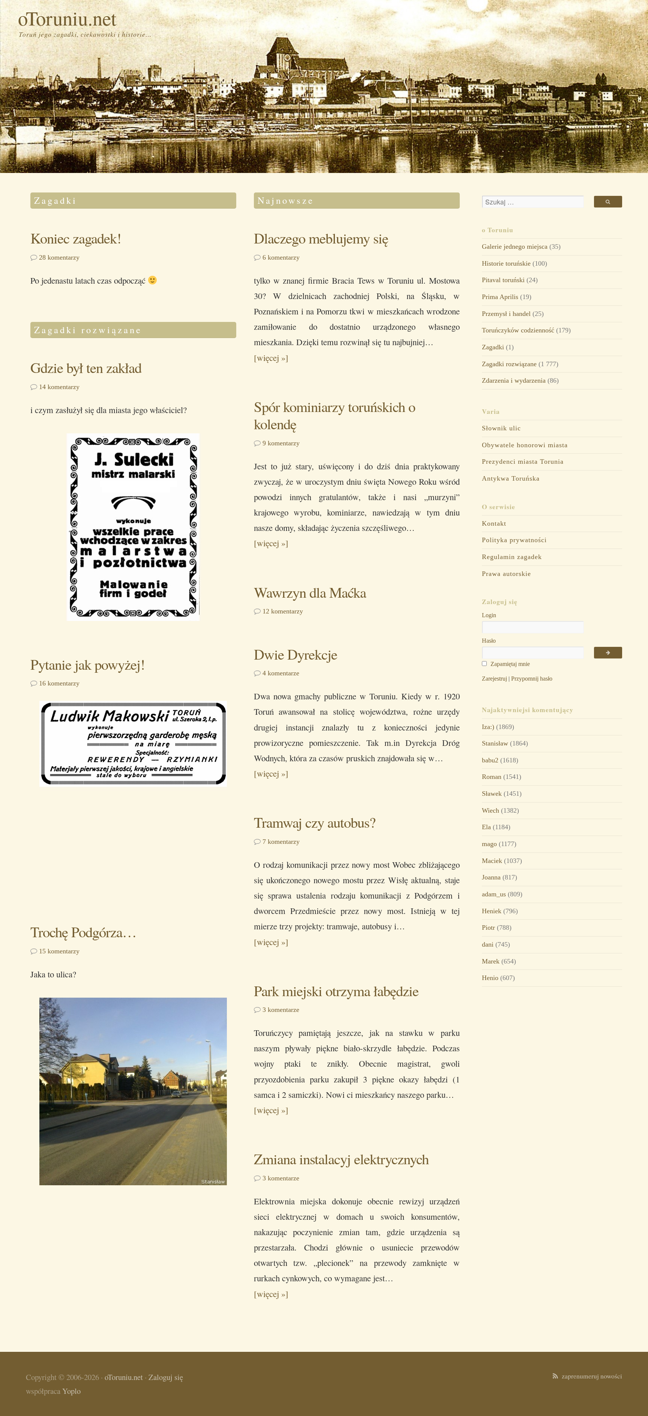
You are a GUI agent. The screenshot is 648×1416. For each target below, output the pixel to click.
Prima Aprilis (500, 297)
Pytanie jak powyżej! (87, 664)
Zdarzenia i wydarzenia (514, 380)
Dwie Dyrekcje (295, 654)
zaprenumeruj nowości (590, 1375)
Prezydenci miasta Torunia (523, 461)
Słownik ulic (501, 428)
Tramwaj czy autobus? (314, 822)
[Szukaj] (608, 201)
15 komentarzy (59, 951)
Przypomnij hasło (531, 678)
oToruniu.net (67, 18)
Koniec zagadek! (75, 238)
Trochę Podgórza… (83, 931)
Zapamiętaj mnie (509, 664)
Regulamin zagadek (512, 557)
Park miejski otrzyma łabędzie (336, 990)
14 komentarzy (59, 387)
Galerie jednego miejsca (515, 246)
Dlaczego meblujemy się (321, 238)
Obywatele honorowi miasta (525, 445)
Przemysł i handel (506, 313)
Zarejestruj (494, 678)
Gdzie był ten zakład (85, 367)
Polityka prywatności (514, 540)
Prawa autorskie (506, 573)
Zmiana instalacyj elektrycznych (341, 1158)
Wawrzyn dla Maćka (310, 592)
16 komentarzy (59, 683)
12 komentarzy (282, 611)
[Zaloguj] (608, 652)
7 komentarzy (281, 841)
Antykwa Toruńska (511, 478)
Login (489, 615)
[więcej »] (271, 357)
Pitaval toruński (503, 280)
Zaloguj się (165, 1377)
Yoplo (71, 1391)
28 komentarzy (59, 257)
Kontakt (494, 523)
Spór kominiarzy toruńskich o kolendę (334, 415)
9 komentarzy (281, 443)
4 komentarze (280, 673)
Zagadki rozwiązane (509, 364)
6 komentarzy (281, 257)
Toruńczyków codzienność (518, 330)
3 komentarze (280, 1009)
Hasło (489, 640)
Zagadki (493, 347)
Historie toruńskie (506, 263)
